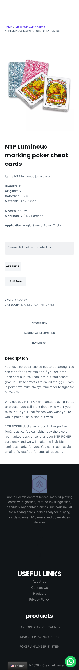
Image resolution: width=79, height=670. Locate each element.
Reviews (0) (39, 342)
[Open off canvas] (72, 8)
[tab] (39, 323)
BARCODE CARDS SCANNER (39, 627)
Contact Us (39, 587)
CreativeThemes (53, 665)
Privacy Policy (39, 599)
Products (39, 593)
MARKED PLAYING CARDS (39, 637)
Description (39, 323)
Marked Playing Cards (38, 304)
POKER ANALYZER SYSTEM (39, 646)
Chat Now (15, 281)
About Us (39, 581)
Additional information (39, 332)
